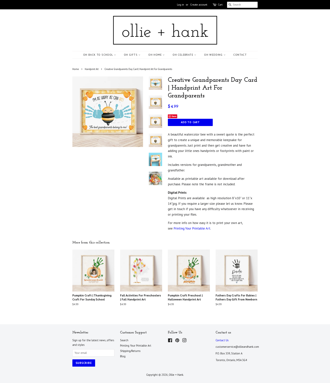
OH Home (155, 54)
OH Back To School (98, 54)
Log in (180, 4)
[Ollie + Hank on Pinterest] (177, 341)
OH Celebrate (183, 54)
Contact (240, 54)
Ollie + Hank (176, 375)
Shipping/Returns (130, 351)
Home (75, 69)
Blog (122, 356)
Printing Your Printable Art (192, 228)
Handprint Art (92, 69)
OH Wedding (213, 54)
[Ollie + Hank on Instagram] (184, 341)
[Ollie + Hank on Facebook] (170, 341)
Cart (220, 4)
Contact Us (222, 340)
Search (124, 340)
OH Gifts (131, 54)
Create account (198, 4)
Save (174, 116)
